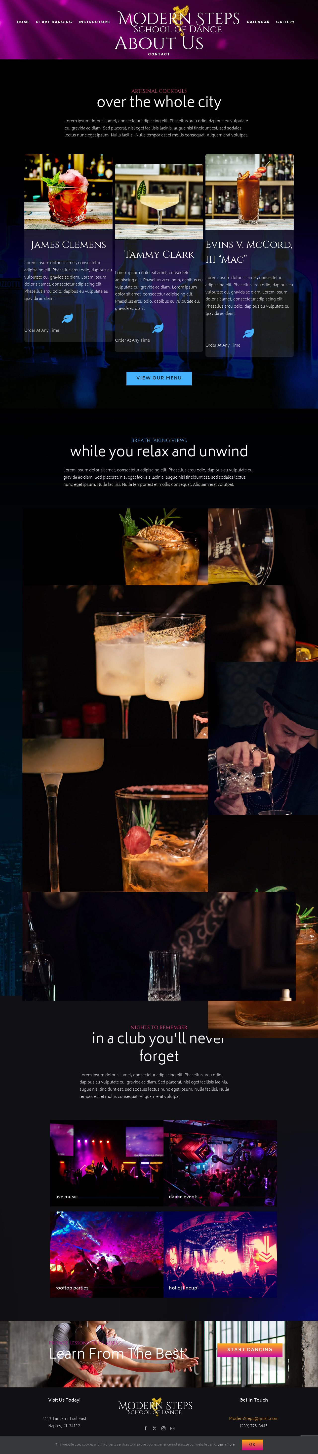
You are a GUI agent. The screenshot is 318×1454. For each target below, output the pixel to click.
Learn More (226, 1445)
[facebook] (146, 1428)
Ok (252, 1445)
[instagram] (163, 1428)
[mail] (172, 1428)
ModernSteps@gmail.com (253, 1418)
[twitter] (155, 1428)
